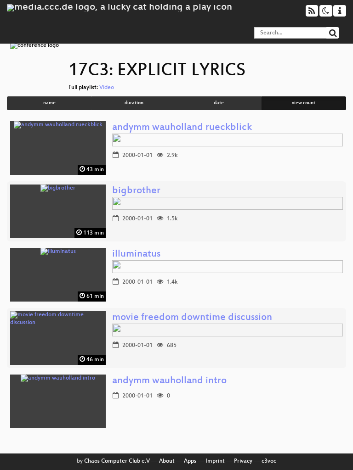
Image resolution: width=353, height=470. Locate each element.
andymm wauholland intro (169, 381)
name (49, 103)
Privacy (243, 461)
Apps (190, 461)
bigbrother (136, 191)
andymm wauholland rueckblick (182, 128)
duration (134, 103)
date (219, 103)
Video (106, 87)
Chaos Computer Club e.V (117, 461)
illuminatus (136, 254)
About (167, 461)
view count (303, 103)
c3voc (269, 461)
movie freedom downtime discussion (192, 318)
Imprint (215, 461)
